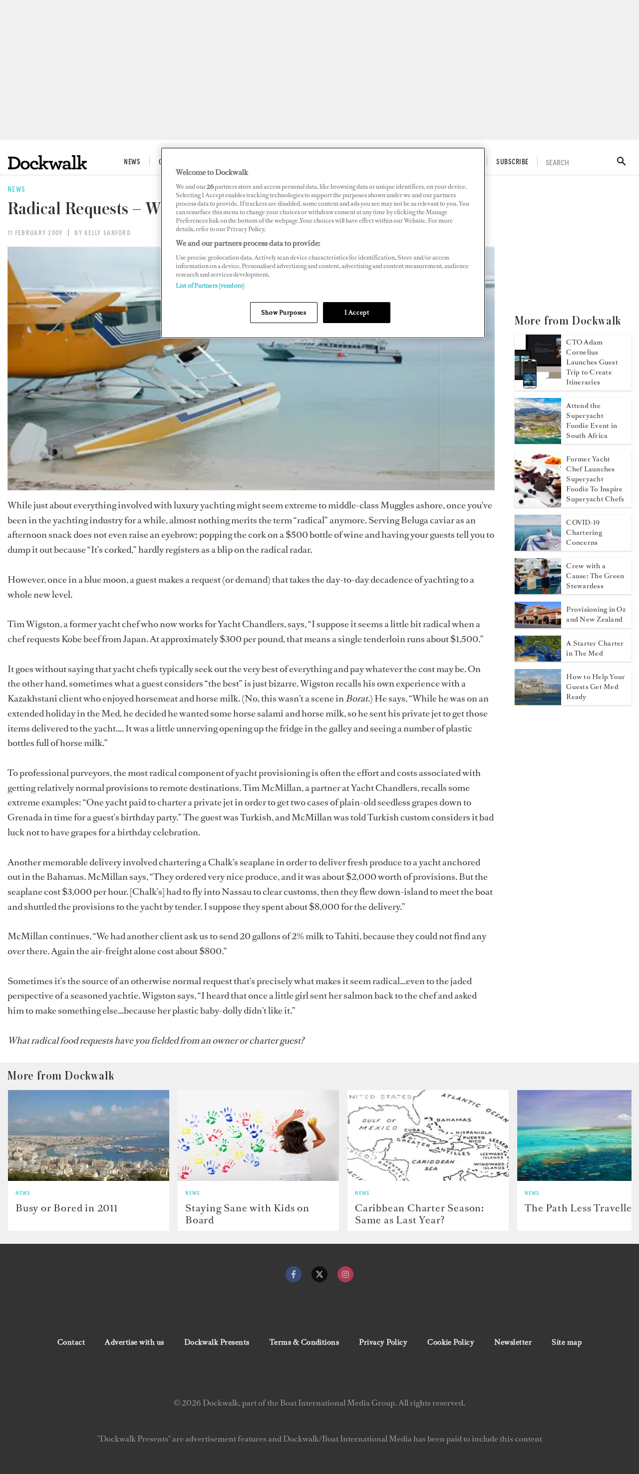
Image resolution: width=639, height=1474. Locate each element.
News (132, 162)
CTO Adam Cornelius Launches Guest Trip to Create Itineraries (592, 362)
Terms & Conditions (304, 1342)
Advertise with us (134, 1342)
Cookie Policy (450, 1342)
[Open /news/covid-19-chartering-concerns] (538, 548)
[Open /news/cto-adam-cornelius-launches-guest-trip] (538, 387)
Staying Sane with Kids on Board (247, 1214)
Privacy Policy (383, 1342)
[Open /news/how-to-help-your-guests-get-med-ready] (538, 702)
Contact (71, 1342)
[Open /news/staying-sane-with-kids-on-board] (258, 1135)
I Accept (356, 312)
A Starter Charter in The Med (595, 648)
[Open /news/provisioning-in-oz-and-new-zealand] (538, 625)
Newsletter (513, 1342)
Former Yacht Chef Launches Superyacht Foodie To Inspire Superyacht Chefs (595, 479)
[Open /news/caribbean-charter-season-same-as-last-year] (428, 1135)
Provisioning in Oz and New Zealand (595, 614)
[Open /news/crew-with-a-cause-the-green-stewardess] (538, 591)
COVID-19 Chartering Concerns (584, 532)
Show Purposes (283, 312)
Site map (567, 1342)
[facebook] (294, 1274)
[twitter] (319, 1274)
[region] (323, 243)
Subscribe (512, 162)
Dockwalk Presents (217, 1342)
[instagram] (345, 1274)
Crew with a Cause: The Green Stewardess (595, 576)
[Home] (47, 162)
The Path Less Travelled (581, 1208)
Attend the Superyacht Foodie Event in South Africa (591, 420)
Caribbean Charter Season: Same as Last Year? (419, 1214)
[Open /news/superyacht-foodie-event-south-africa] (538, 441)
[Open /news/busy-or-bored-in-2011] (88, 1135)
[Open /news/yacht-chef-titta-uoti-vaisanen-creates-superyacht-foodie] (538, 504)
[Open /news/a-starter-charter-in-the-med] (538, 659)
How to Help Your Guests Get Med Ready (595, 687)
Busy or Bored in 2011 (66, 1208)
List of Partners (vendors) (210, 285)
